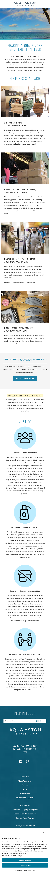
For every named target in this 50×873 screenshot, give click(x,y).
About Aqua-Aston (25, 781)
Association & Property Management (25, 810)
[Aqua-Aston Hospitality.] (25, 4)
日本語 (25, 752)
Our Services (25, 805)
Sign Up (39, 721)
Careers (25, 785)
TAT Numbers (25, 794)
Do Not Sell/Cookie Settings (25, 870)
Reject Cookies (25, 865)
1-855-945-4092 (31, 746)
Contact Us (25, 777)
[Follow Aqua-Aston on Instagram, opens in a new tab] (27, 761)
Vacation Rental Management (25, 814)
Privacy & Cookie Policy (24, 826)
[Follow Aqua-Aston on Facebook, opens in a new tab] (20, 761)
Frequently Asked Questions (25, 798)
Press (25, 789)
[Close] (43, 832)
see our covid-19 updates (25, 378)
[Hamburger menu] (46, 4)
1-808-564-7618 (30, 749)
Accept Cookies (25, 860)
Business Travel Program (25, 818)
